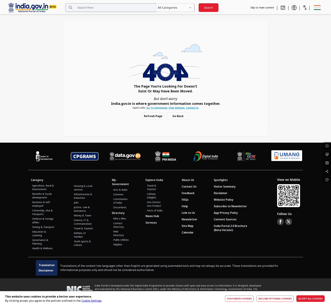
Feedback (188, 193)
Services (151, 222)
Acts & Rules (120, 189)
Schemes (118, 194)
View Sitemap (176, 107)
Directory (118, 213)
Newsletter (189, 219)
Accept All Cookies (310, 298)
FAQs (185, 200)
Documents (120, 207)
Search (208, 7)
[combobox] (304, 7)
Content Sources (225, 219)
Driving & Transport (43, 227)
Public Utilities (121, 239)
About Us (188, 180)
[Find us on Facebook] (280, 221)
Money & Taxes (82, 215)
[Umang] (287, 156)
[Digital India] (206, 156)
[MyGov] (246, 156)
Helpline (117, 244)
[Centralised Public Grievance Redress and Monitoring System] (85, 156)
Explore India (154, 180)
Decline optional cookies (275, 298)
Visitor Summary (225, 186)
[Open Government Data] (125, 156)
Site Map (187, 226)
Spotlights (221, 180)
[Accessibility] (294, 7)
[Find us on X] (288, 221)
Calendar (188, 232)
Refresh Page (153, 116)
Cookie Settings (91, 301)
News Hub (152, 216)
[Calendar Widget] (282, 7)
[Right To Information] (44, 156)
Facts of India (154, 210)
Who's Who (119, 218)
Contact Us (192, 107)
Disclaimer (220, 193)
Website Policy (223, 200)
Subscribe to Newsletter (230, 206)
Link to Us (188, 213)
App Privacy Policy (226, 213)
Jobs (76, 202)
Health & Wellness (42, 248)
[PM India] (165, 156)
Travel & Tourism (83, 228)
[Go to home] (35, 8)
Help (185, 206)
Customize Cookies (239, 298)
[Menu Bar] (317, 7)
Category (37, 180)
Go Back (178, 116)
